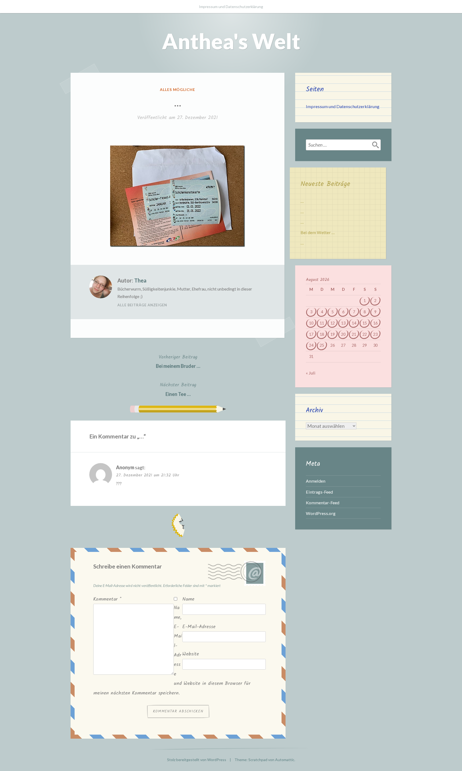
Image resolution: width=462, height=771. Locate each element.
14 (354, 323)
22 (365, 334)
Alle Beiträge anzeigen (142, 305)
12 (332, 323)
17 (311, 334)
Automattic (284, 759)
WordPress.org (321, 513)
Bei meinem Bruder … (178, 361)
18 (322, 334)
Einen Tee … (178, 389)
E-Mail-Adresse (198, 627)
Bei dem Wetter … (318, 232)
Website (190, 654)
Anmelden (315, 480)
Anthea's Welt (231, 41)
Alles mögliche (177, 89)
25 (322, 345)
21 (354, 334)
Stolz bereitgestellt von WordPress (196, 759)
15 (365, 323)
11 (322, 323)
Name (188, 599)
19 (332, 334)
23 (375, 334)
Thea (140, 280)
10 (311, 323)
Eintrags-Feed (319, 491)
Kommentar (107, 599)
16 (375, 323)
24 (311, 345)
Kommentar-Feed (322, 502)
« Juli (310, 372)
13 (343, 323)
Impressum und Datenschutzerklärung (231, 6)
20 (343, 334)
